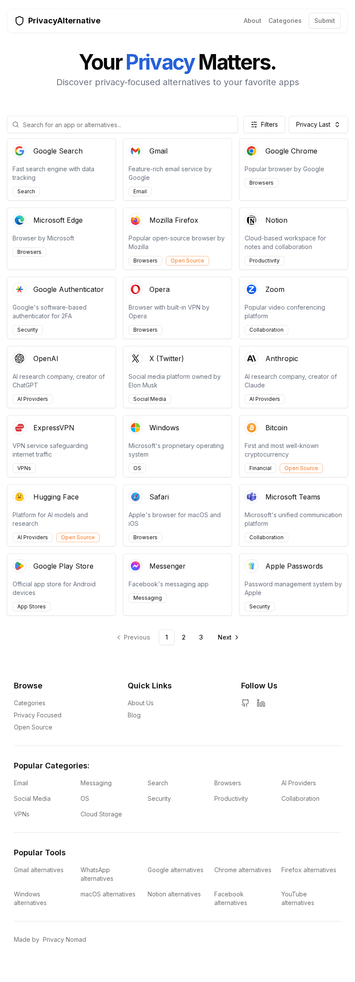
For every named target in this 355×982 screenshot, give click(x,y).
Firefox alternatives (308, 869)
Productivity (231, 798)
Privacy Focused (37, 715)
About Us (141, 703)
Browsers (227, 783)
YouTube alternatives (297, 898)
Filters (269, 124)
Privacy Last (313, 124)
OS (85, 798)
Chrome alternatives (242, 869)
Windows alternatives (30, 898)
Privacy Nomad (64, 939)
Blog (134, 715)
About (252, 20)
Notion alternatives (174, 894)
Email (21, 783)
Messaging (96, 783)
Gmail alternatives (39, 869)
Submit (324, 20)
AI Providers (298, 783)
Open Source (33, 727)
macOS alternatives (108, 894)
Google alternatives (175, 869)
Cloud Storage (101, 814)
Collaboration (300, 798)
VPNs (21, 814)
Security (159, 798)
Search (158, 783)
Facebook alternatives (230, 898)
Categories (285, 20)
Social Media (32, 798)
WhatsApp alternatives (97, 874)
